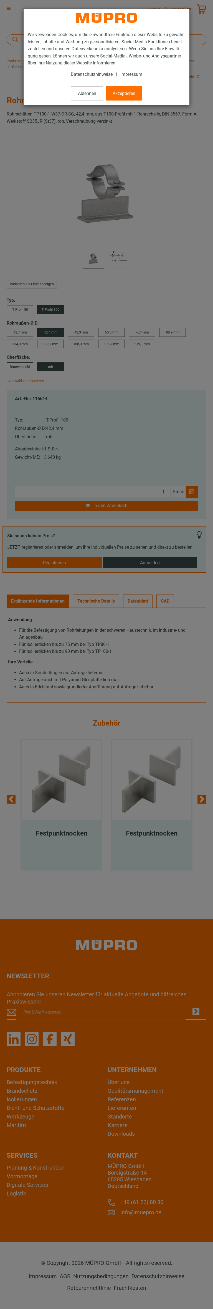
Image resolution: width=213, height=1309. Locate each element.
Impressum (131, 74)
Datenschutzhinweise (92, 74)
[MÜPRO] (106, 18)
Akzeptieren (124, 93)
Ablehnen (87, 93)
